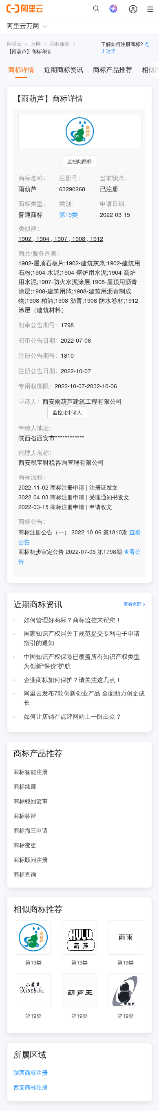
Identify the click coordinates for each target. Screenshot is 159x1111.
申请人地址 (33, 428)
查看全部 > (135, 604)
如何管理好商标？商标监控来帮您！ (72, 619)
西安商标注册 (30, 1088)
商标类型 (30, 203)
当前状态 (112, 177)
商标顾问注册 (30, 859)
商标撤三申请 (30, 830)
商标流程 (30, 477)
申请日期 (112, 203)
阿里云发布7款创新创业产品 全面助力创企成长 (84, 697)
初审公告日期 (36, 340)
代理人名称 (33, 453)
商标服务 (60, 43)
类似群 (27, 228)
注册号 (68, 177)
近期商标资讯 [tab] (63, 69)
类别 (65, 203)
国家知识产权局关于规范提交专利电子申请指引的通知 (82, 638)
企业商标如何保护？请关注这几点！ (72, 679)
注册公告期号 (36, 355)
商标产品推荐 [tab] (112, 69)
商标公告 (30, 521)
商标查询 (24, 874)
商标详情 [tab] (21, 69)
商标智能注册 (30, 772)
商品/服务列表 (37, 253)
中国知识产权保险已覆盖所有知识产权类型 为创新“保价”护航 (82, 661)
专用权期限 (33, 385)
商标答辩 (24, 815)
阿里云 (14, 43)
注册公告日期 (36, 370)
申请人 (27, 401)
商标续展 (24, 786)
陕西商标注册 (30, 1073)
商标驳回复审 (30, 801)
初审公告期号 (36, 324)
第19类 (68, 214)
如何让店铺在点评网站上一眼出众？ (72, 716)
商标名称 (30, 177)
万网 (36, 43)
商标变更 (24, 845)
